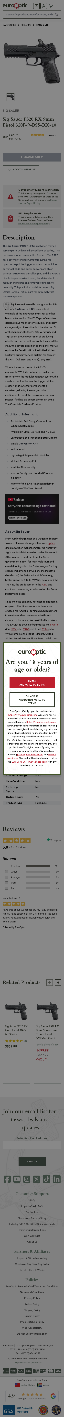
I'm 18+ (32, 683)
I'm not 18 (32, 700)
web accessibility (34, 754)
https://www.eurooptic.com (22, 714)
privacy (21, 754)
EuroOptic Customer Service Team (29, 761)
